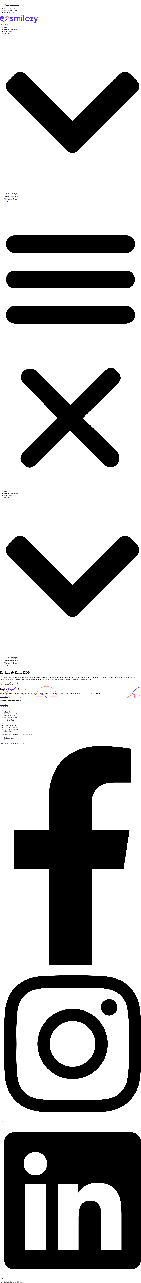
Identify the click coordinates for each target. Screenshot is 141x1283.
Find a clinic (8, 31)
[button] (70, 347)
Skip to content (5, 1)
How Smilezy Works (11, 29)
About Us (7, 28)
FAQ (6, 202)
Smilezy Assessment (11, 196)
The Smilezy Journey (11, 199)
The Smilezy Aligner (11, 194)
